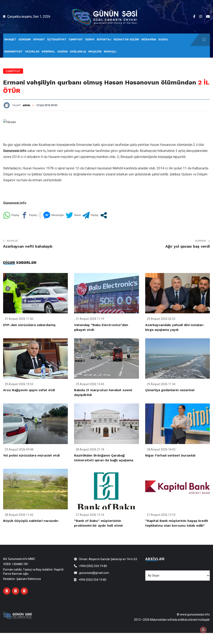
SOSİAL (163, 39)
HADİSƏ (62, 51)
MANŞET (10, 39)
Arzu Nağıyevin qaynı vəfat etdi (29, 390)
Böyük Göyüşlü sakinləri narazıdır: (31, 521)
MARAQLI (110, 51)
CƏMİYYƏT (76, 39)
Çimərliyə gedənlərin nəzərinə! (169, 390)
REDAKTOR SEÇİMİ (126, 39)
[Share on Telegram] (90, 215)
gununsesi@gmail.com (94, 572)
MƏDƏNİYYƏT (13, 51)
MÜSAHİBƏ (148, 39)
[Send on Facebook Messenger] (53, 215)
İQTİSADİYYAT (56, 39)
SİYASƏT (39, 39)
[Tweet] (73, 215)
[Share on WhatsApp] (11, 215)
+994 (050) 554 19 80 (93, 566)
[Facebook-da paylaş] (29, 215)
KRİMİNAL (48, 51)
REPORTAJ (104, 39)
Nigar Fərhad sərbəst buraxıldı (170, 455)
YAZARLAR (32, 51)
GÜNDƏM (25, 39)
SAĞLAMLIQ (78, 51)
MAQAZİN (95, 51)
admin (26, 105)
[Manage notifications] (203, 630)
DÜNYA (89, 39)
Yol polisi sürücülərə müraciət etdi (31, 455)
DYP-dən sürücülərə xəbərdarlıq (29, 325)
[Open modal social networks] (103, 215)
